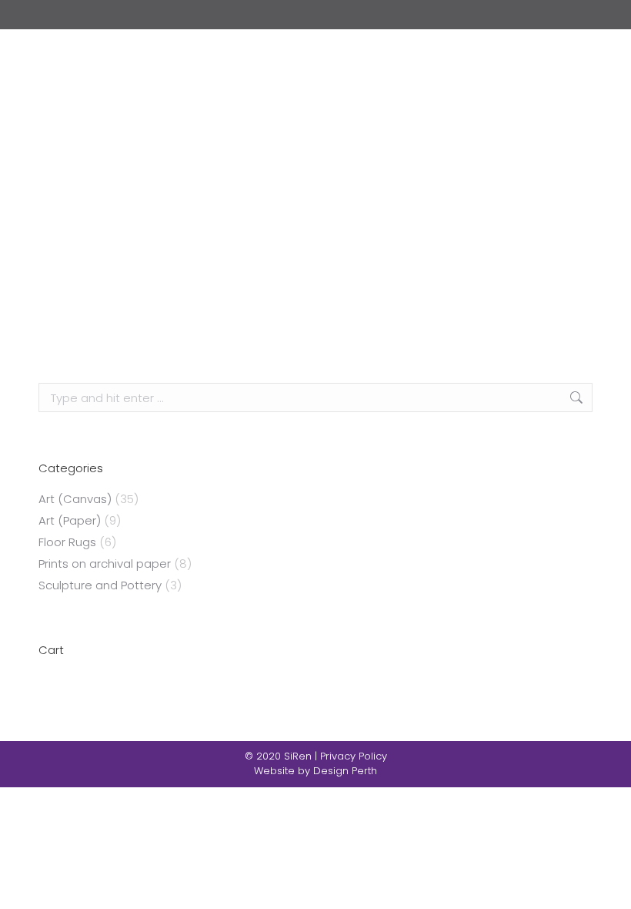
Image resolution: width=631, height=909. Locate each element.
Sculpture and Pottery (100, 585)
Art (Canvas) (75, 499)
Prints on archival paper (104, 563)
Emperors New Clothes (315, 305)
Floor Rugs (67, 542)
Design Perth (345, 770)
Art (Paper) (69, 520)
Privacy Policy (353, 756)
